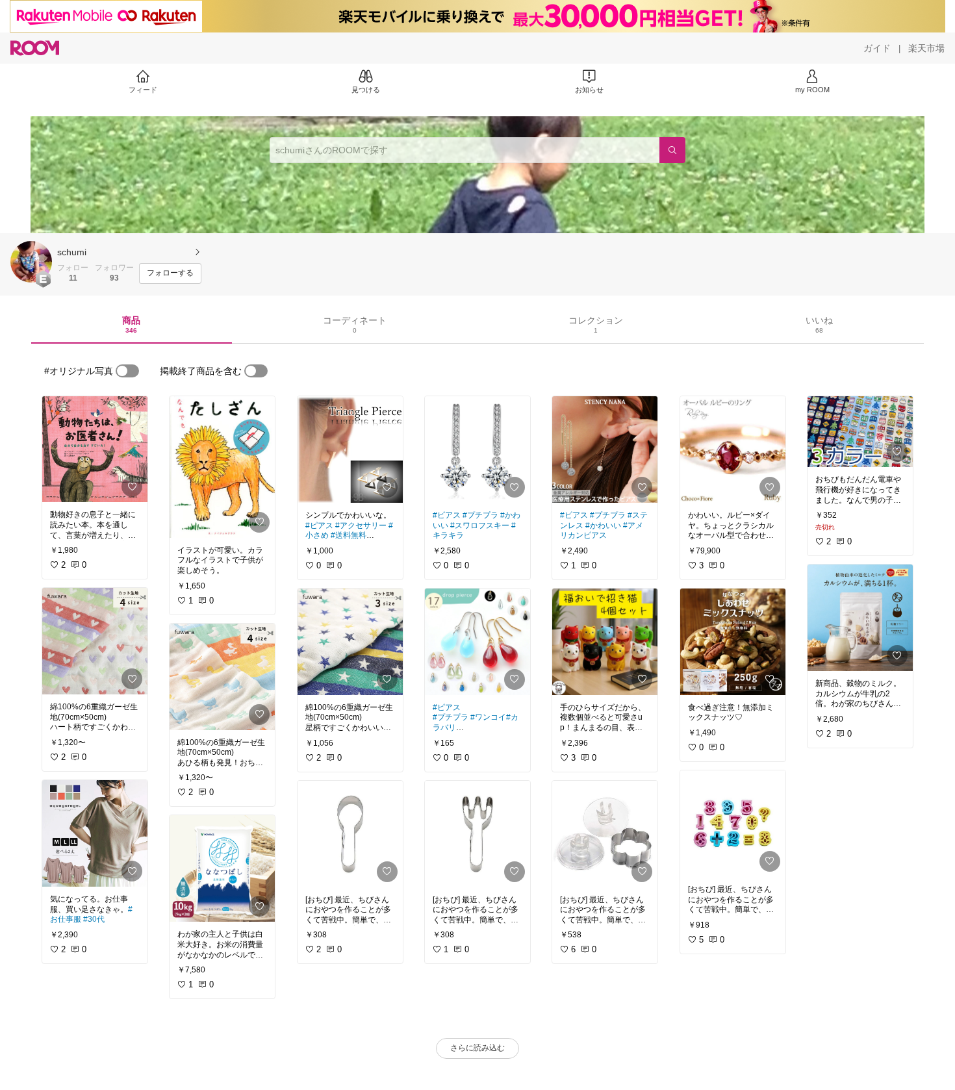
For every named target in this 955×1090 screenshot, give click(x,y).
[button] (31, 262)
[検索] (672, 150)
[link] (94, 449)
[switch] (127, 370)
